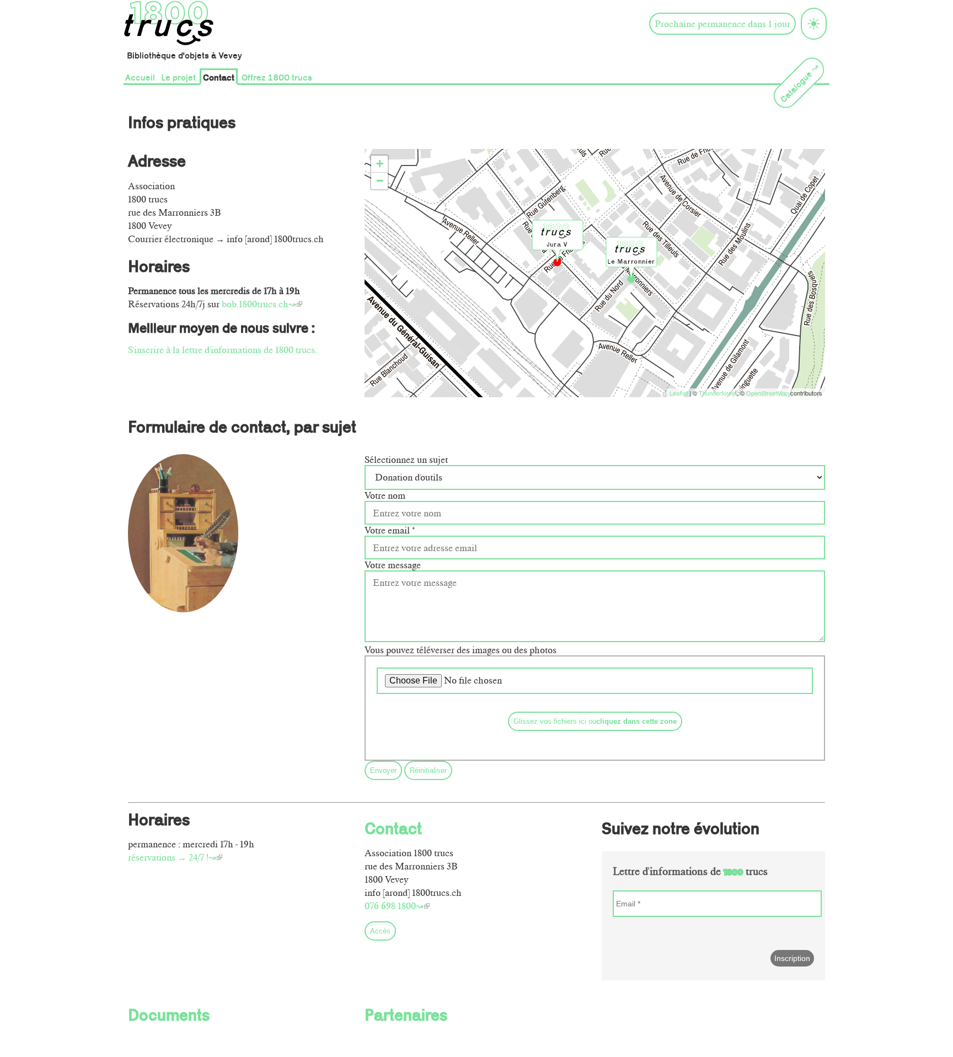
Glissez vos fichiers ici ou (595, 721)
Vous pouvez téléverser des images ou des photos (460, 649)
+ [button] (379, 163)
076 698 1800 (390, 905)
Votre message (393, 564)
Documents (169, 1013)
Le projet (178, 76)
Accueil (140, 76)
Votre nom (385, 495)
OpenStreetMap (767, 392)
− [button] (379, 181)
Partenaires (406, 1013)
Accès (380, 931)
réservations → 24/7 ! (168, 857)
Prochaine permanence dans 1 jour (722, 23)
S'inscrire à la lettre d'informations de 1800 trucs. (222, 349)
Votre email (390, 530)
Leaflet (679, 392)
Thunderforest (718, 392)
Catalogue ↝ (799, 82)
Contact (218, 76)
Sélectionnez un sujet (406, 459)
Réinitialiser (428, 770)
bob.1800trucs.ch (255, 303)
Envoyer (383, 770)
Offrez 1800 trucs (277, 76)
